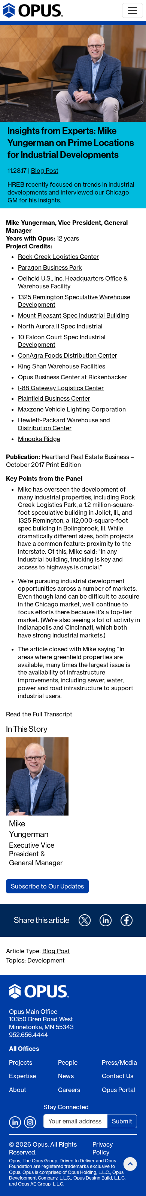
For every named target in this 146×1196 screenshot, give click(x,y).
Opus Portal (118, 1089)
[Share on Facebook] (127, 920)
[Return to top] (130, 1164)
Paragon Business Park (50, 267)
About (17, 1089)
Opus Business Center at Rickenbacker (72, 377)
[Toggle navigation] (132, 10)
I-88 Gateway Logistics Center (61, 388)
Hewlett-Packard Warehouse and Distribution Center (64, 424)
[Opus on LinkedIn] (15, 1122)
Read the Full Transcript (39, 714)
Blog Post (44, 170)
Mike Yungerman (28, 829)
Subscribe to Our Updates (47, 886)
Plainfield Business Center (54, 398)
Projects (20, 1062)
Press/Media (119, 1062)
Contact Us (117, 1076)
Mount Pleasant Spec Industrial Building (73, 315)
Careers (69, 1089)
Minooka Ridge (39, 439)
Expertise (22, 1076)
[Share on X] (85, 920)
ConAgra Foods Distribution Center (67, 355)
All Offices (24, 1048)
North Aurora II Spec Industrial (60, 326)
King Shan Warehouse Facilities (61, 366)
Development (46, 960)
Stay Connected (66, 1107)
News (66, 1076)
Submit (122, 1121)
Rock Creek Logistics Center (58, 256)
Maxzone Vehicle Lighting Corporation (72, 409)
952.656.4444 (28, 1035)
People (67, 1062)
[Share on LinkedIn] (106, 920)
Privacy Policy (102, 1148)
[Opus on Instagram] (30, 1122)
